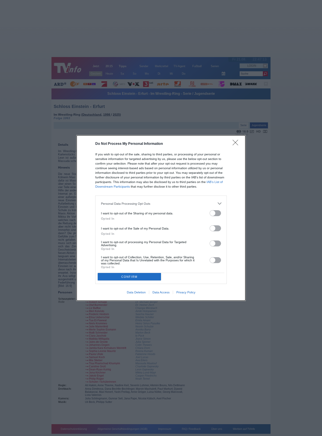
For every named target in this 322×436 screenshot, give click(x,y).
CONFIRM (129, 276)
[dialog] (161, 218)
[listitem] (161, 203)
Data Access (161, 292)
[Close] (237, 144)
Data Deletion (136, 292)
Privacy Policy (185, 292)
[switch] (215, 213)
